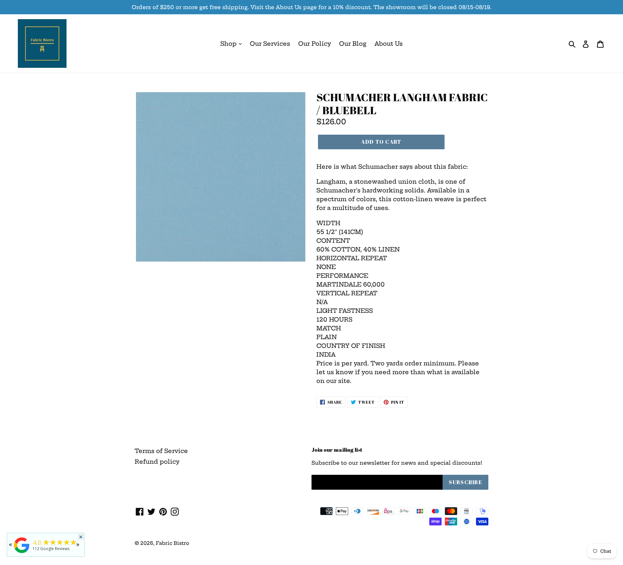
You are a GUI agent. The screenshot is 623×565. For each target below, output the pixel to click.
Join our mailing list (337, 450)
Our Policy (314, 43)
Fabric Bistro (172, 543)
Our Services (270, 43)
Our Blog (352, 43)
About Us (388, 43)
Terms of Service (161, 451)
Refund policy (157, 461)
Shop (229, 43)
